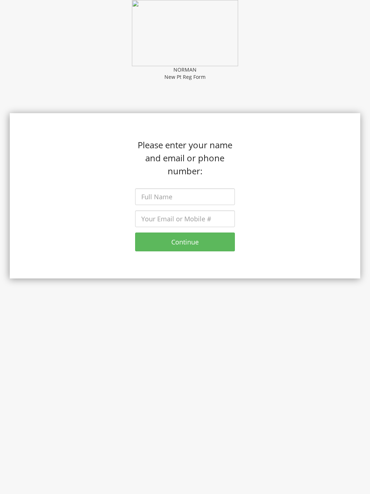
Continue (185, 242)
